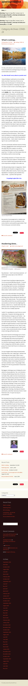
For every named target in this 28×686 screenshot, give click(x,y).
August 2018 (6, 569)
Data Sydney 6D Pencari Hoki (9, 534)
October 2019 (6, 567)
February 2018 (6, 576)
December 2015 (6, 625)
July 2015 (5, 637)
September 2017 (7, 581)
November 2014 (6, 654)
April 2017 (5, 588)
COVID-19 (21, 42)
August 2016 (6, 605)
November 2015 (6, 627)
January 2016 (6, 622)
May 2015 (5, 642)
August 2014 (6, 661)
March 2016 (5, 617)
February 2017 (6, 593)
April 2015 (5, 644)
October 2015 (6, 629)
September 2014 (7, 658)
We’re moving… (5, 470)
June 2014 (5, 666)
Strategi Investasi (7, 540)
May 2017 (5, 586)
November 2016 (6, 598)
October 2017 (6, 579)
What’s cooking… (9, 40)
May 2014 (5, 668)
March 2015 (5, 646)
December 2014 (6, 651)
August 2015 (6, 634)
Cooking (17, 42)
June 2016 (5, 610)
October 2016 (6, 600)
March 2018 (5, 574)
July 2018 (5, 571)
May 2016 (5, 613)
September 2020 (7, 562)
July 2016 (5, 608)
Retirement (4, 44)
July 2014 (5, 663)
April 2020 (5, 564)
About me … (8, 545)
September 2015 (7, 632)
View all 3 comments (7, 454)
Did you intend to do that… (8, 476)
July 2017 (5, 584)
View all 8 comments (7, 235)
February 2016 (6, 620)
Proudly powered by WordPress (9, 683)
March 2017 (5, 591)
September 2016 (7, 603)
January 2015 (6, 649)
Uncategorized (10, 44)
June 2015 (5, 639)
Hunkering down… (9, 244)
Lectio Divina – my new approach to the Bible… (12, 472)
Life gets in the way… (11, 552)
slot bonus (5, 548)
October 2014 (6, 656)
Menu (3, 10)
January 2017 (6, 596)
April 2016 (5, 615)
